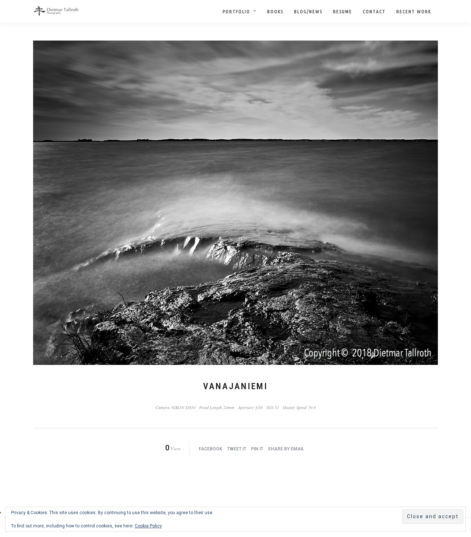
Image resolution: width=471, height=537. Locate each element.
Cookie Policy (148, 526)
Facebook (210, 448)
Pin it (257, 448)
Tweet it (236, 448)
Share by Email (286, 448)
